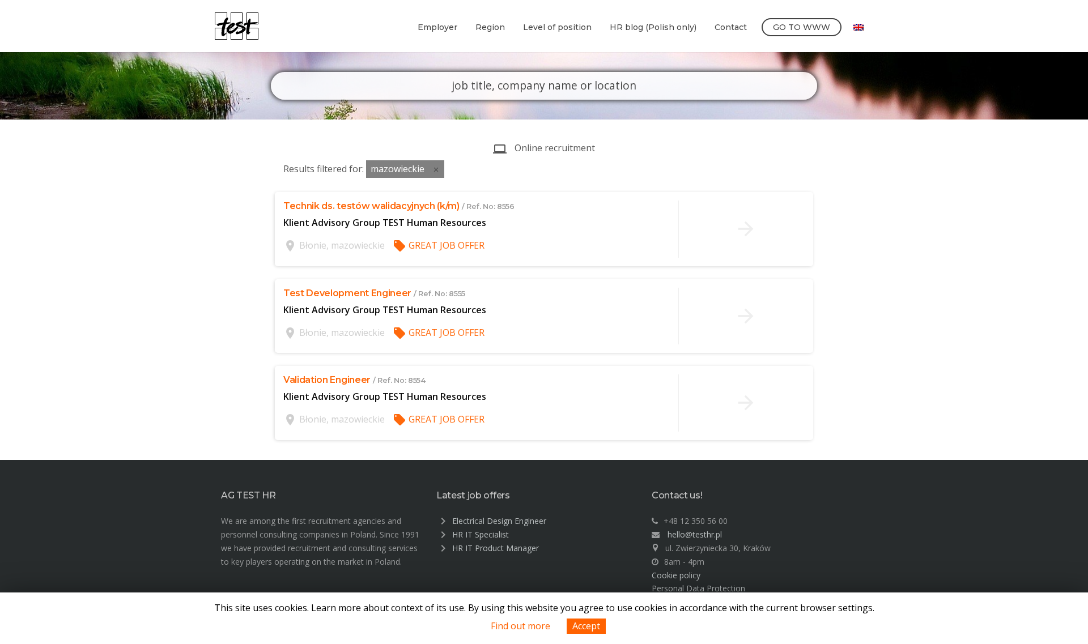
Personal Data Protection (698, 588)
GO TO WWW (801, 27)
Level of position (557, 27)
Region (490, 27)
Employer (437, 27)
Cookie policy (676, 575)
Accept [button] (586, 626)
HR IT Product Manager (495, 548)
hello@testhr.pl (695, 534)
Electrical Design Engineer (499, 520)
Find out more (520, 626)
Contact (731, 27)
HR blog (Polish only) (653, 27)
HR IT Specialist (480, 534)
